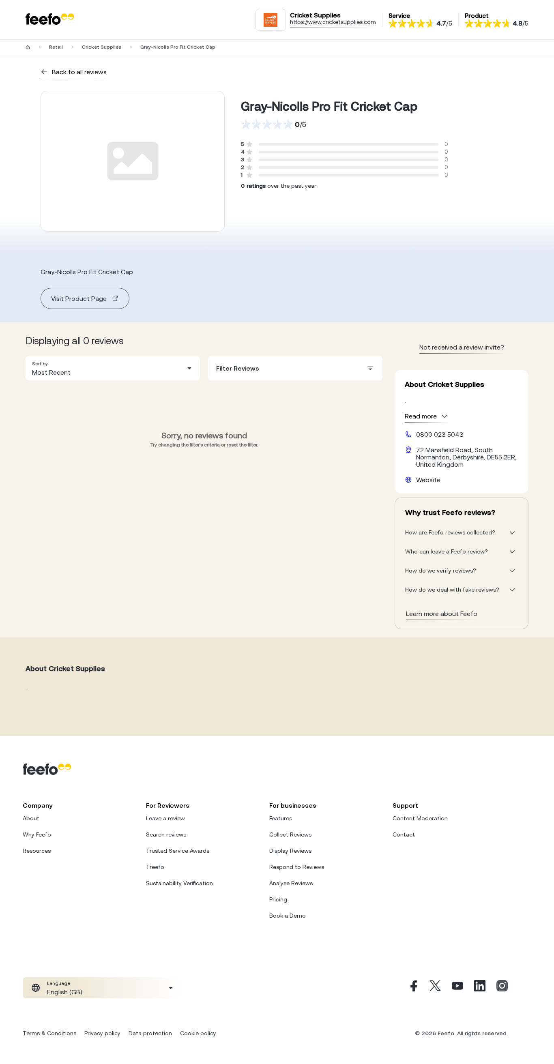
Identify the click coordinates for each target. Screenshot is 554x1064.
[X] (435, 987)
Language (58, 983)
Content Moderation (420, 818)
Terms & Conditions (49, 1033)
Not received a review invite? (461, 347)
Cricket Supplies (101, 47)
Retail (56, 47)
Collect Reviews (290, 834)
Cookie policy (198, 1033)
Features (280, 818)
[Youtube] (457, 987)
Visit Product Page (79, 298)
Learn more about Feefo (441, 613)
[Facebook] (413, 987)
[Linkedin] (479, 987)
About (31, 818)
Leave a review (165, 818)
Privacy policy (102, 1033)
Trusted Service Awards (177, 850)
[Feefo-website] (50, 19)
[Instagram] (502, 987)
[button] (113, 368)
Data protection (150, 1033)
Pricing (278, 899)
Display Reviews (290, 850)
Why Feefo (37, 834)
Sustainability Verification (179, 883)
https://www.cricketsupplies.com (333, 22)
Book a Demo (287, 915)
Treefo (155, 867)
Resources (37, 850)
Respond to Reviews (296, 867)
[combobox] (113, 368)
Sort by (40, 364)
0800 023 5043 (440, 434)
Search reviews (166, 834)
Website (428, 479)
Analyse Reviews (291, 883)
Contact (404, 834)
